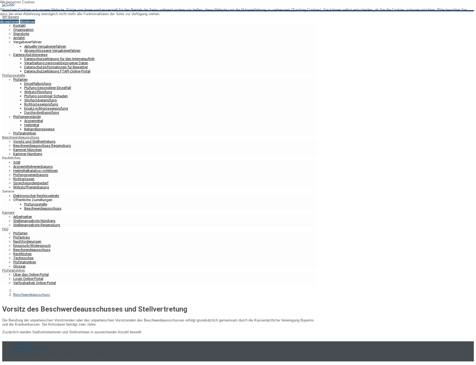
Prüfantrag (21, 237)
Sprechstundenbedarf (30, 183)
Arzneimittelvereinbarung (33, 166)
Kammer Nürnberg (27, 154)
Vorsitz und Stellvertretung (34, 141)
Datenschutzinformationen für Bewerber (56, 67)
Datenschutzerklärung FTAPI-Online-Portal (57, 71)
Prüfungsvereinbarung (30, 175)
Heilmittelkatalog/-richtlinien (35, 171)
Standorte (21, 34)
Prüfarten (20, 79)
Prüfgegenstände (27, 117)
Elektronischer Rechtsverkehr (36, 196)
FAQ (5, 229)
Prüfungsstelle (13, 75)
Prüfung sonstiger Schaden (46, 96)
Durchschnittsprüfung (41, 112)
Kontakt (19, 25)
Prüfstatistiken (24, 133)
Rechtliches (22, 254)
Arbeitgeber (22, 217)
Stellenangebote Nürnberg (34, 221)
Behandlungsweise (39, 129)
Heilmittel (31, 125)
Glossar (19, 266)
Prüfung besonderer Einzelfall (47, 88)
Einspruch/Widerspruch (32, 246)
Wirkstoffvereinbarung (31, 187)
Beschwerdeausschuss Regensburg (42, 146)
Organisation (23, 30)
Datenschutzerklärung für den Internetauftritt (59, 59)
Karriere (8, 212)
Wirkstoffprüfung (38, 92)
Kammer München (27, 150)
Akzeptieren (9, 22)
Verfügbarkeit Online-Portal (34, 283)
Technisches (23, 258)
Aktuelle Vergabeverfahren (45, 46)
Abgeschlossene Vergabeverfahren (52, 50)
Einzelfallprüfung (37, 84)
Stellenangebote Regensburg (36, 225)
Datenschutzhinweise (30, 55)
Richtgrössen (23, 179)
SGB (16, 162)
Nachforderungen (27, 241)
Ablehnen (27, 22)
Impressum (22, 343)
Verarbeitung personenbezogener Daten (56, 63)
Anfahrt (19, 38)
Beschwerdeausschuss (20, 137)
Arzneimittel (33, 121)
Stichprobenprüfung (40, 100)
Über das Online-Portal (31, 274)
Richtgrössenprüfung (41, 104)
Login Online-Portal (28, 279)
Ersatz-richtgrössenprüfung (46, 108)
